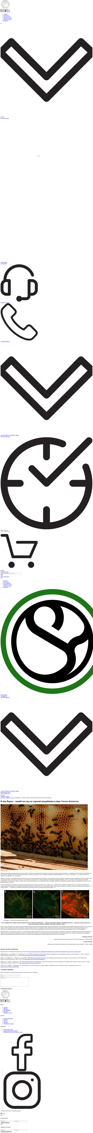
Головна (5, 14)
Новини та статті (7, 18)
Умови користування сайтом (10, 1030)
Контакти (5, 20)
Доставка (5, 1022)
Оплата (5, 1021)
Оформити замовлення (6, 1131)
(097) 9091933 (5, 435)
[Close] (1, 578)
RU (3, 117)
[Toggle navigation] (39, 156)
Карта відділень (7, 19)
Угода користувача (8, 1029)
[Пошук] (2, 575)
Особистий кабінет (8, 1018)
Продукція (6, 15)
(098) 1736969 (14, 435)
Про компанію (7, 16)
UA (1, 117)
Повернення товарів (8, 1023)
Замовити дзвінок (5, 796)
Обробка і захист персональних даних (12, 1032)
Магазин (5, 1008)
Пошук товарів (4, 573)
